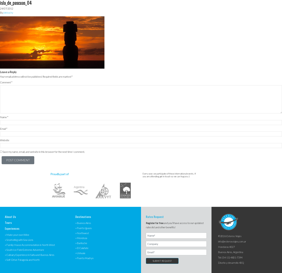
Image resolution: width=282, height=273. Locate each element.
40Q (241, 262)
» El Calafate (81, 247)
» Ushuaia (80, 253)
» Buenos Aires (83, 222)
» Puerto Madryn (84, 258)
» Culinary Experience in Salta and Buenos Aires (29, 254)
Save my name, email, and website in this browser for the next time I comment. (44, 151)
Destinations (83, 216)
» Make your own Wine (17, 234)
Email (3, 128)
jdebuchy (8, 12)
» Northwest (82, 233)
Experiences (12, 228)
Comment (6, 82)
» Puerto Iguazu (83, 228)
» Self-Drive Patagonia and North (22, 259)
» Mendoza (81, 238)
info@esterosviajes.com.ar (232, 241)
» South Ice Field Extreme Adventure (24, 249)
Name (4, 117)
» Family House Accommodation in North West (30, 244)
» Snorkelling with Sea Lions (19, 239)
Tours (8, 222)
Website (4, 140)
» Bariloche (81, 243)
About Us (10, 216)
